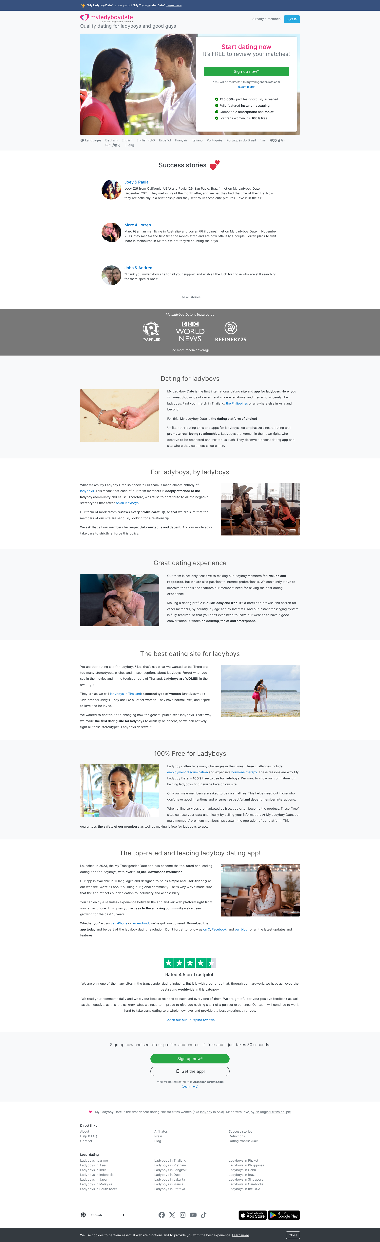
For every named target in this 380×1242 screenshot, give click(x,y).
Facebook (219, 929)
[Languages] (83, 1215)
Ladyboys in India (93, 1170)
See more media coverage (190, 350)
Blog (157, 1141)
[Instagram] (183, 1216)
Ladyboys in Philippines (246, 1165)
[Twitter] (172, 1216)
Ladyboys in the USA (244, 1189)
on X (206, 929)
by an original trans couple (271, 1112)
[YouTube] (193, 1216)
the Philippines (237, 403)
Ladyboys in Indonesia (97, 1175)
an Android (140, 923)
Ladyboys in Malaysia (96, 1184)
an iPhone (120, 923)
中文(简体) (112, 145)
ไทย (263, 140)
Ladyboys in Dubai (168, 1175)
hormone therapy (244, 772)
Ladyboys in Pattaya (169, 1189)
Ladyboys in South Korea (99, 1189)
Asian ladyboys (127, 503)
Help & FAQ (88, 1136)
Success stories (240, 1131)
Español (165, 140)
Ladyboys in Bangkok (170, 1170)
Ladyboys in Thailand (170, 1160)
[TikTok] (204, 1216)
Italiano (197, 140)
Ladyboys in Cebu (242, 1170)
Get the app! (192, 1071)
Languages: (93, 140)
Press (158, 1136)
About (84, 1131)
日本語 (129, 145)
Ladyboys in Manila (168, 1184)
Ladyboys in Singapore (246, 1179)
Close (293, 1235)
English (127, 140)
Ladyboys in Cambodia (246, 1184)
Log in (292, 19)
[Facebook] (162, 1216)
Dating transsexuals (243, 1141)
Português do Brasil (241, 140)
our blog (241, 929)
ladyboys (87, 491)
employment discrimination (187, 772)
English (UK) (146, 140)
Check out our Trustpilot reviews (190, 1020)
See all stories (190, 297)
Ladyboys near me (94, 1160)
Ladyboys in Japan (94, 1179)
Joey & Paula (136, 182)
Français (181, 140)
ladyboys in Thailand (125, 694)
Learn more (173, 5)
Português (214, 140)
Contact (86, 1141)
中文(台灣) (277, 140)
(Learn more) (246, 86)
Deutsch (111, 140)
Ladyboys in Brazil (242, 1175)
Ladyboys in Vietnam (170, 1165)
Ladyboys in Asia (93, 1165)
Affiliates (161, 1131)
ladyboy (206, 1112)
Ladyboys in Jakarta (169, 1179)
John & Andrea (138, 267)
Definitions (237, 1136)
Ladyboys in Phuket (243, 1160)
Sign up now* (246, 71)
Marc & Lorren (137, 225)
